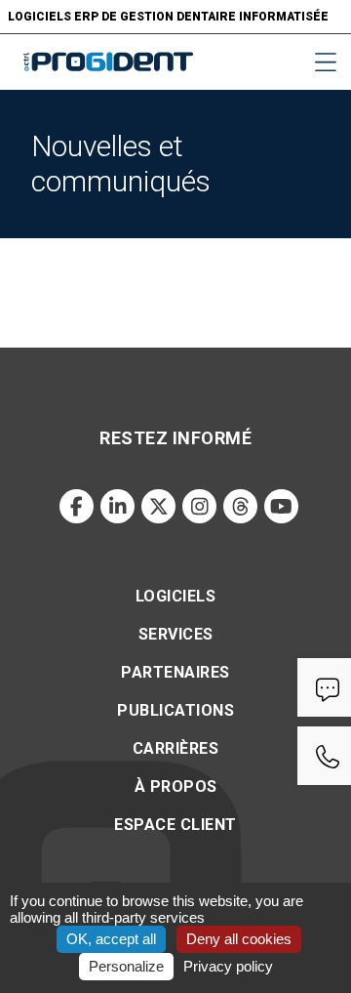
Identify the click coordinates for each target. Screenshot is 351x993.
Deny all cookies (239, 939)
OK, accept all (111, 939)
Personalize (126, 966)
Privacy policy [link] (228, 966)
